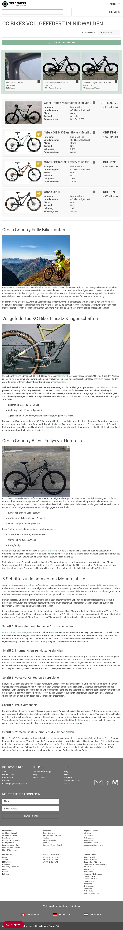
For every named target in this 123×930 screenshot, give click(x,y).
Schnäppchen (89, 838)
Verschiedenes (89, 881)
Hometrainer (89, 886)
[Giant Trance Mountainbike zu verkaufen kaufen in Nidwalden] (23, 112)
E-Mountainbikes (62, 591)
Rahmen (46, 843)
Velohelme (88, 889)
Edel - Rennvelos (49, 833)
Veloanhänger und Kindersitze (95, 864)
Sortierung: (89, 32)
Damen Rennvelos (50, 840)
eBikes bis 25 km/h (50, 857)
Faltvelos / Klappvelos (10, 867)
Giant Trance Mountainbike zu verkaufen (71, 103)
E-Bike (54, 632)
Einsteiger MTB (8, 843)
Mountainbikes (43, 591)
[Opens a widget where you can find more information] (13, 924)
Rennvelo (31, 632)
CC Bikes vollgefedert (10, 836)
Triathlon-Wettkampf (42, 747)
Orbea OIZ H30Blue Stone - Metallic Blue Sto (73, 132)
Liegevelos (6, 864)
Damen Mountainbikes (10, 845)
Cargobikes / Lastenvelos (93, 845)
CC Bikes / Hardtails (10, 833)
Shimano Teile (89, 876)
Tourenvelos (88, 836)
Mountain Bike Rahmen (11, 848)
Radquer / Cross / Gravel (52, 845)
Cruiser (5, 869)
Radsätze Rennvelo (91, 860)
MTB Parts (88, 867)
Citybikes (87, 833)
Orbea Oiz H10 (53, 192)
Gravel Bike (21, 632)
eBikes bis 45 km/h (50, 860)
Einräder (5, 872)
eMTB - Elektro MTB (50, 862)
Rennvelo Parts (90, 869)
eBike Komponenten (91, 893)
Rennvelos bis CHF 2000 (52, 836)
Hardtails (62, 376)
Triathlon (46, 838)
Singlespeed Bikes (91, 843)
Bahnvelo (5, 874)
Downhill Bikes (7, 838)
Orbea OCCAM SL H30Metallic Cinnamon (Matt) (76, 162)
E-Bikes (79, 720)
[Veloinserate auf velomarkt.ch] (14, 4)
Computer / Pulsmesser (93, 874)
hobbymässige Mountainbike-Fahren (43, 293)
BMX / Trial (6, 862)
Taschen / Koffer (90, 879)
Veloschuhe (88, 891)
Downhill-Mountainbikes (106, 387)
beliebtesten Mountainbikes (49, 287)
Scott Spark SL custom (15, 83)
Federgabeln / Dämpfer (93, 862)
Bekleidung (88, 872)
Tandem (5, 860)
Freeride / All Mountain (11, 840)
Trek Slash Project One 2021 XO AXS (59, 83)
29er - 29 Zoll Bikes (9, 850)
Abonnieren (31, 816)
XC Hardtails (54, 427)
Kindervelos (88, 840)
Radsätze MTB (89, 857)
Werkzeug (88, 884)
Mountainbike (27, 585)
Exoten (4, 857)
